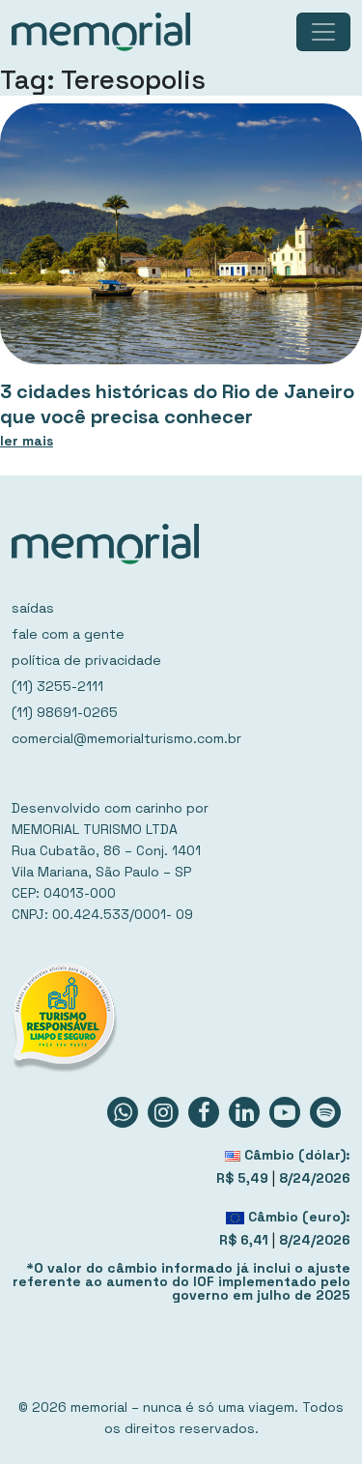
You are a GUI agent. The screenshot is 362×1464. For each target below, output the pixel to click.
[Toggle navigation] (323, 32)
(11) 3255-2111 (57, 686)
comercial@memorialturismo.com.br (126, 738)
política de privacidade (86, 660)
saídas (33, 608)
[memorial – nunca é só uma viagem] (101, 32)
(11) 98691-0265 (65, 712)
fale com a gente (68, 634)
